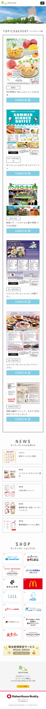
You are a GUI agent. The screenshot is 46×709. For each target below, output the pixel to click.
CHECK (23, 100)
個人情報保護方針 (23, 701)
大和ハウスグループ (23, 699)
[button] (42, 3)
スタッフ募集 (23, 686)
